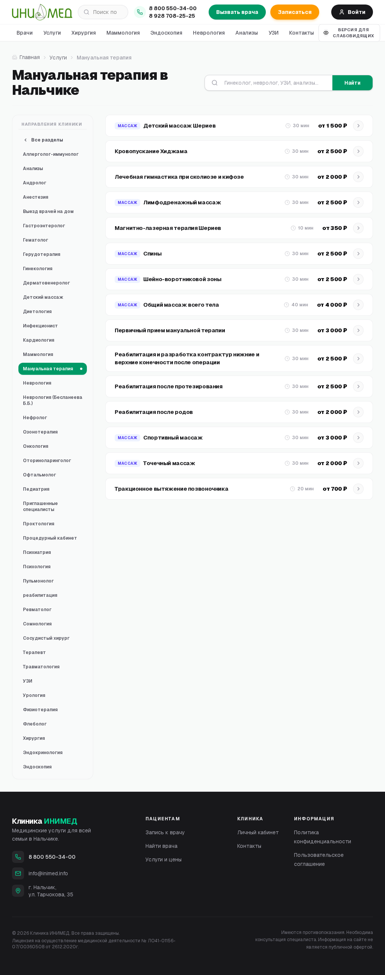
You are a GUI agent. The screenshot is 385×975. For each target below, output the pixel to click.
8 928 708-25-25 (172, 15)
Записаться (295, 12)
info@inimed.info (48, 873)
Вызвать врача (237, 12)
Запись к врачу (165, 832)
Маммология (123, 32)
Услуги (52, 32)
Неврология (209, 32)
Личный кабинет (258, 832)
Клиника (44, 821)
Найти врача (161, 846)
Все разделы (47, 140)
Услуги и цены (164, 859)
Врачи (25, 32)
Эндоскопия (166, 32)
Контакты (301, 32)
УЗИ (273, 32)
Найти (352, 82)
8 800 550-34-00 (173, 8)
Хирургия (83, 32)
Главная (30, 57)
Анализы (246, 32)
